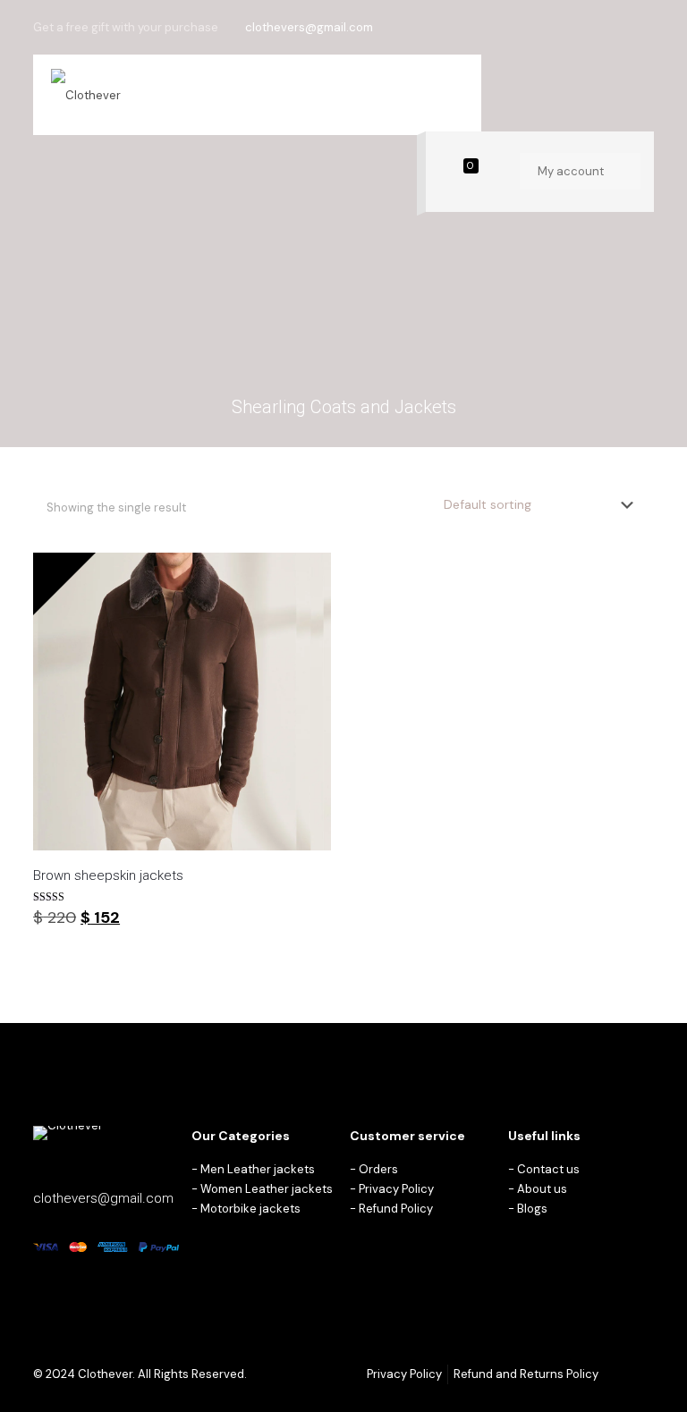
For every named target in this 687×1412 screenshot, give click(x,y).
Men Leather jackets (257, 1169)
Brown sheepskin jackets (108, 875)
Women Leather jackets (266, 1188)
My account (572, 171)
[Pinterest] (620, 27)
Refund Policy (396, 1208)
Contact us (548, 1169)
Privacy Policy (396, 1188)
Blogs (532, 1208)
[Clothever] (86, 95)
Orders (378, 1169)
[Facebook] (596, 27)
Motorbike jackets (250, 1208)
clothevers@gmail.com (309, 27)
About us (542, 1188)
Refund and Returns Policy (526, 1374)
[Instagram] (644, 27)
